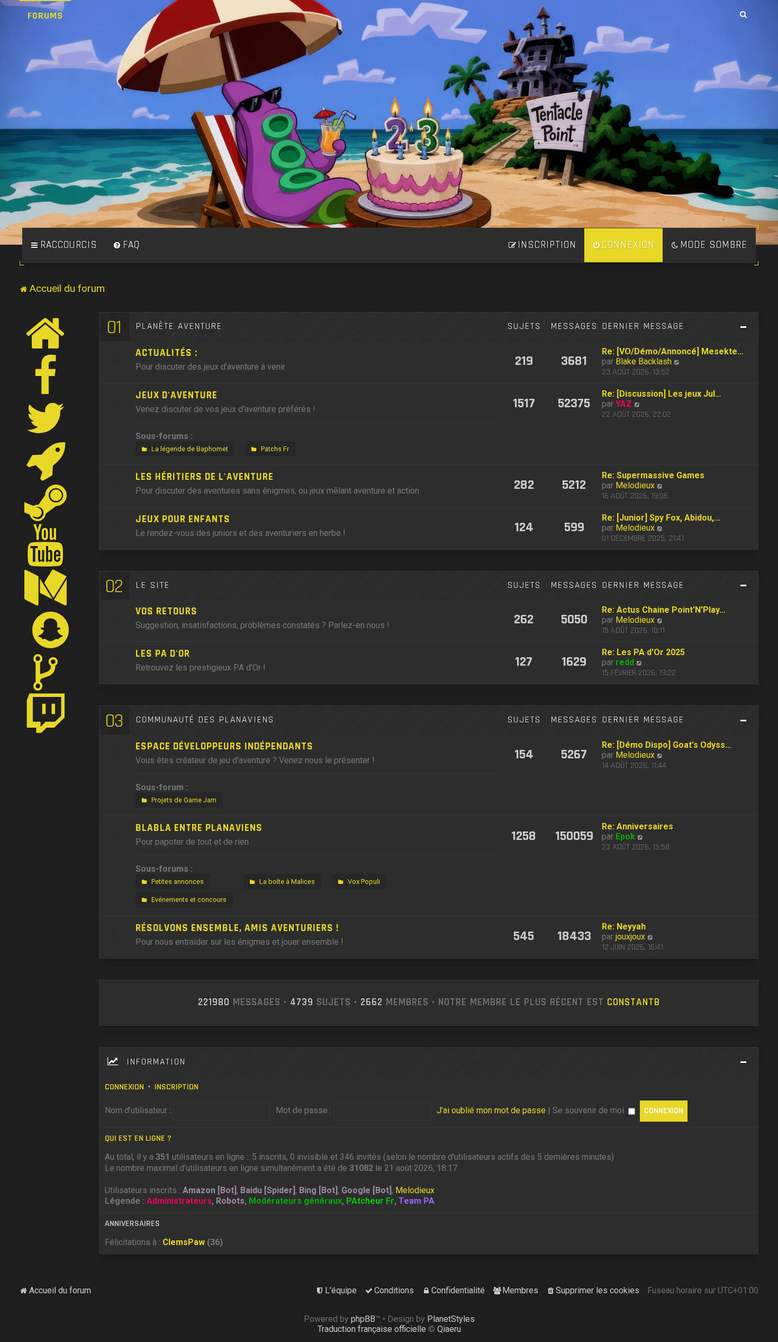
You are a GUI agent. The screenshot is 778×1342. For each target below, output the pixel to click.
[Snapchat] (51, 630)
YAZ (624, 404)
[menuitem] (126, 245)
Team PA (417, 1201)
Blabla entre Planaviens (199, 828)
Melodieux (635, 485)
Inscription (176, 1087)
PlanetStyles (451, 1319)
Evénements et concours (189, 899)
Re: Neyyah (624, 926)
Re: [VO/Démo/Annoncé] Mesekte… (673, 351)
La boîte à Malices (287, 881)
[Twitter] (46, 418)
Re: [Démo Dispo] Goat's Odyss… (666, 745)
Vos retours (166, 611)
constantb (633, 1002)
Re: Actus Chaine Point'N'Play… (664, 610)
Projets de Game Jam (183, 800)
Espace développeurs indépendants (224, 746)
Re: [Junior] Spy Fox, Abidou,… (661, 518)
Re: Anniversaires (637, 826)
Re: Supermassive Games (653, 475)
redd (625, 662)
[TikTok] (46, 672)
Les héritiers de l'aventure (204, 477)
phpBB (363, 1319)
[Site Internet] (46, 333)
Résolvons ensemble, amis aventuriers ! (237, 928)
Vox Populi (364, 881)
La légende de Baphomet (189, 449)
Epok (625, 836)
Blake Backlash (644, 361)
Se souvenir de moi (589, 1110)
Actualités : (166, 353)
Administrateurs (179, 1201)
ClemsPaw (183, 1242)
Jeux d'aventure (176, 395)
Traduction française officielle (372, 1329)
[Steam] (46, 502)
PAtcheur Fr (370, 1201)
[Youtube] (46, 545)
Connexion (124, 1087)
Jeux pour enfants (182, 519)
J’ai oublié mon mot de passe (491, 1110)
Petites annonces (177, 881)
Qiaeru (449, 1329)
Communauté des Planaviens (205, 720)
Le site (153, 585)
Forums (45, 16)
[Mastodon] (46, 587)
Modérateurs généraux (295, 1201)
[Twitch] (46, 714)
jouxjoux (630, 937)
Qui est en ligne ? (138, 1138)
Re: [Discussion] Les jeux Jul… (661, 394)
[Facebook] (46, 375)
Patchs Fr (275, 449)
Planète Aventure (179, 326)
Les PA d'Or (162, 653)
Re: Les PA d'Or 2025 (643, 652)
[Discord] (46, 460)
